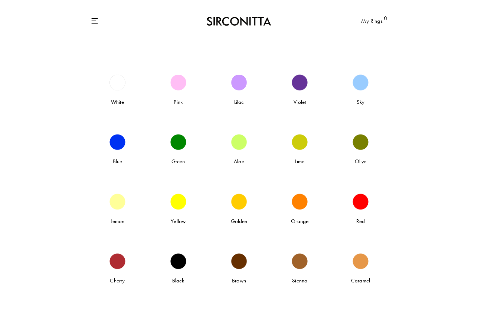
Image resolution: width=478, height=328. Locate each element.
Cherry (117, 280)
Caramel (360, 280)
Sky (360, 102)
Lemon (118, 221)
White (117, 102)
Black (178, 280)
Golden (239, 221)
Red (360, 221)
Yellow (178, 221)
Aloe (239, 161)
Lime (300, 161)
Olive (361, 161)
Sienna (299, 280)
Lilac (239, 102)
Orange (299, 221)
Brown (239, 280)
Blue (117, 161)
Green (178, 161)
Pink (178, 102)
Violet (300, 102)
